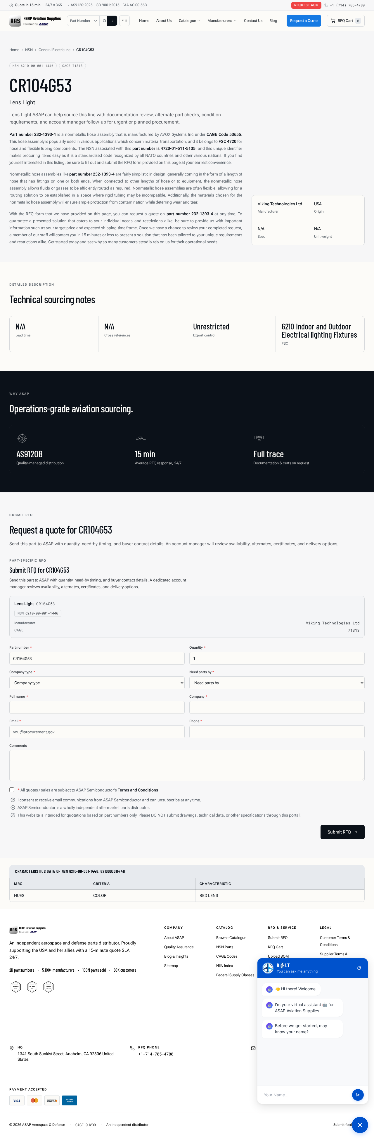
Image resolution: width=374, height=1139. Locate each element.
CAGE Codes (226, 956)
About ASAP (174, 937)
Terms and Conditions (138, 790)
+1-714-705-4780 (155, 1054)
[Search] (112, 21)
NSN (29, 50)
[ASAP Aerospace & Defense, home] (35, 21)
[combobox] (105, 21)
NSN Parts (224, 947)
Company (198, 696)
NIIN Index (224, 965)
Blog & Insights (176, 956)
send (358, 1095)
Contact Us (253, 20)
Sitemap (171, 965)
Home (144, 20)
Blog (273, 20)
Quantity (197, 647)
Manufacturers (219, 20)
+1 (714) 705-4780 (347, 5)
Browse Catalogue (231, 937)
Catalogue (187, 20)
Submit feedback (346, 1125)
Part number (20, 647)
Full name (18, 696)
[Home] (27, 930)
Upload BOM (278, 956)
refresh (359, 968)
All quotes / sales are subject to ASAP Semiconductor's (88, 790)
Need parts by (201, 672)
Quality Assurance (179, 947)
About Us (164, 20)
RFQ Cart (275, 947)
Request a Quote (304, 20)
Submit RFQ (278, 937)
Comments (18, 746)
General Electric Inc (54, 50)
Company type (22, 672)
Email (15, 721)
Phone (195, 721)
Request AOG (306, 5)
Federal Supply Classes (235, 975)
